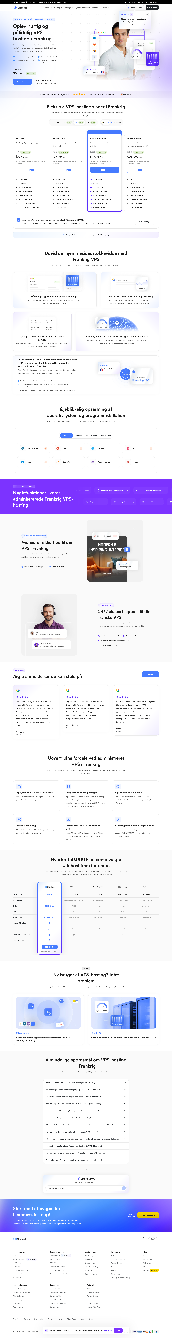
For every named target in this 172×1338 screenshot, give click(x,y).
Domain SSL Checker (57, 1270)
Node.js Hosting (90, 1263)
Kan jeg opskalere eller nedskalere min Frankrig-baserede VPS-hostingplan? (77, 1153)
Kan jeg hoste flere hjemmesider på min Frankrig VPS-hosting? (72, 1132)
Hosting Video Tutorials (94, 1307)
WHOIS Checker (55, 1263)
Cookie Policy (107, 1330)
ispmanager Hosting (91, 1270)
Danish (154, 2)
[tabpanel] (86, 457)
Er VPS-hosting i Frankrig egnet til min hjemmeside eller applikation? (74, 1160)
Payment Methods (117, 1263)
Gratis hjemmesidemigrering (120, 1278)
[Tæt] (126, 1330)
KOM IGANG (49, 947)
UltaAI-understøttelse (109, 645)
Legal (82, 1319)
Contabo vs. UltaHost (57, 1296)
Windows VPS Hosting (20, 1274)
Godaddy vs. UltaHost (57, 1300)
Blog (144, 1267)
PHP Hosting (89, 1256)
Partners (114, 1270)
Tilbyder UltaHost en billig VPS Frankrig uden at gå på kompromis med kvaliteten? (79, 1125)
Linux (107, 122)
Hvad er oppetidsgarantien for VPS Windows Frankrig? (68, 1118)
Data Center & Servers (118, 1259)
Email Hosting (17, 1300)
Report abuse (147, 1259)
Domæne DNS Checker (58, 1267)
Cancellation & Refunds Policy (33, 1319)
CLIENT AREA (152, 7)
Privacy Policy (71, 1319)
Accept (118, 1330)
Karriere (146, 1270)
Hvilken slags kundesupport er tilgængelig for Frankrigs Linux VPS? (73, 1089)
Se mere (85, 469)
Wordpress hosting (19, 1259)
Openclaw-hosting (91, 1274)
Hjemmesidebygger (82, 8)
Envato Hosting (18, 1307)
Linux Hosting (89, 1259)
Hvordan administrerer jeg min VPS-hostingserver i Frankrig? (71, 1082)
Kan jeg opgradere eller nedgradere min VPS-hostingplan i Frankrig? (74, 1104)
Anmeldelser (115, 1267)
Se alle (150, 674)
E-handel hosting (18, 1296)
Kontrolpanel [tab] (106, 435)
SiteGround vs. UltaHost (58, 1303)
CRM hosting (17, 1303)
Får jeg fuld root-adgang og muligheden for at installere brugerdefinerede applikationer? (82, 1139)
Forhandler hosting (19, 1289)
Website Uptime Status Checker (60, 1274)
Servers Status (116, 1274)
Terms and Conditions (55, 1319)
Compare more (55, 1307)
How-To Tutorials (92, 1303)
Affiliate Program (116, 1256)
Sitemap (91, 1319)
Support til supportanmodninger (113, 641)
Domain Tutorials (92, 1296)
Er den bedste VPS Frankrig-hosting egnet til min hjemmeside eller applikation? (78, 1111)
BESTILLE (30, 170)
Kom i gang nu (147, 1215)
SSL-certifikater (55, 1259)
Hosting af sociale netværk (21, 1293)
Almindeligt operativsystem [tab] (86, 435)
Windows (117, 122)
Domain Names (55, 1256)
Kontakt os (127, 2)
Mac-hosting (17, 1277)
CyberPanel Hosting (91, 1267)
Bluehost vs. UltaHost (57, 1289)
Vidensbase (136, 2)
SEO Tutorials (91, 1300)
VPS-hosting (17, 1263)
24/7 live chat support (109, 636)
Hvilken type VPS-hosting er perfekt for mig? (86, 235)
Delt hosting (17, 1256)
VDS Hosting (144, 222)
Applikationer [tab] (66, 435)
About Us (16, 1319)
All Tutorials (91, 1289)
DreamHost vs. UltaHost (58, 1293)
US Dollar (145, 2)
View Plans (22, 82)
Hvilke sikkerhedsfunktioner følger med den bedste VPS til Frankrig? (74, 1097)
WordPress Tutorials (93, 1293)
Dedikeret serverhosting (21, 1270)
